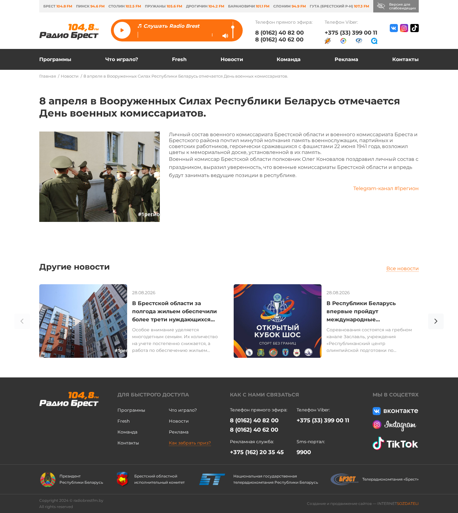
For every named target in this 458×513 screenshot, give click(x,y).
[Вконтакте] (394, 34)
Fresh (179, 59)
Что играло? (121, 59)
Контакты (405, 59)
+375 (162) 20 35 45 (257, 452)
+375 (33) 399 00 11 (351, 32)
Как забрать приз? (190, 443)
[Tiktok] (414, 34)
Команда (289, 59)
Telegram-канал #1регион (386, 188)
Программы (55, 59)
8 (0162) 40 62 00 (279, 39)
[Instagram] (404, 34)
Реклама (346, 59)
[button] (436, 322)
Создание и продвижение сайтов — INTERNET (363, 503)
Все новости (402, 268)
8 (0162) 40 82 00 (279, 32)
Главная (47, 76)
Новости (232, 59)
